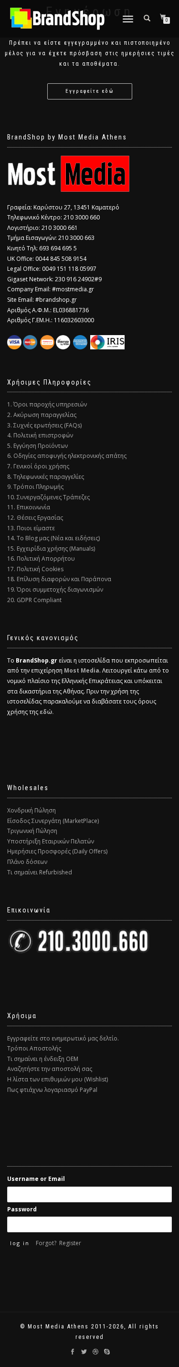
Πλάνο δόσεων (27, 862)
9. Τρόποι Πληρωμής (35, 487)
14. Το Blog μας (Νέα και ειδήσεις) (53, 538)
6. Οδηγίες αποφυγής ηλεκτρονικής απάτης (66, 456)
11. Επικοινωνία (28, 507)
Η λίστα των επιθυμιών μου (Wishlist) (57, 1079)
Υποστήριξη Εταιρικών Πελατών (50, 841)
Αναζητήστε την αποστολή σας (49, 1069)
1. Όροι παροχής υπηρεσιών (47, 404)
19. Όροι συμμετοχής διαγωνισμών (55, 589)
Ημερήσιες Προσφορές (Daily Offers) (57, 851)
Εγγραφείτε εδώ (89, 91)
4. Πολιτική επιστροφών (40, 435)
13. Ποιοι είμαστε (31, 528)
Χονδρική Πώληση (31, 810)
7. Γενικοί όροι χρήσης (38, 466)
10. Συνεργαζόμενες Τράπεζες (48, 497)
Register (70, 1243)
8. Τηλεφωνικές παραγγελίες (45, 477)
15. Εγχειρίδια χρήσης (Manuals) (51, 549)
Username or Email (36, 1179)
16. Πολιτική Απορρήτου (41, 559)
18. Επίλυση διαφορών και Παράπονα (59, 579)
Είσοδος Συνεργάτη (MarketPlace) (53, 821)
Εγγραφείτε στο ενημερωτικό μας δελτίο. (63, 1038)
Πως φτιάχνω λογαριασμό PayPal (52, 1090)
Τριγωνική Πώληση (32, 831)
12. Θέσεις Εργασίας (35, 518)
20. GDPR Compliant (34, 600)
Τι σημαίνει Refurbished (39, 872)
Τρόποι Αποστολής (34, 1048)
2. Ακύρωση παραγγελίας (41, 415)
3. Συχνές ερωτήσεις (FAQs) (44, 425)
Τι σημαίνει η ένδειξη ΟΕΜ (42, 1059)
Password (22, 1209)
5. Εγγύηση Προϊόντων (37, 446)
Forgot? (46, 1243)
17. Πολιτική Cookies (35, 569)
